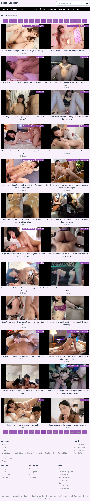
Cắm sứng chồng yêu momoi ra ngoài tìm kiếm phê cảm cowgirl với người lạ (23, 186)
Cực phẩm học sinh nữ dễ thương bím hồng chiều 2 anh (22, 356)
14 (21, 21)
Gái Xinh (71, 9)
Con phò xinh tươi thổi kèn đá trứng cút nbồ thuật (67, 425)
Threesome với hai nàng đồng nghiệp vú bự (22, 425)
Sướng (4, 456)
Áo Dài (4, 461)
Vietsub (23, 9)
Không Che (52, 9)
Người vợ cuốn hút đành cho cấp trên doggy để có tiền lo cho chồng (23, 289)
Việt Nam (14, 9)
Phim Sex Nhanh (65, 489)
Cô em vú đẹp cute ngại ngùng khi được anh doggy (22, 82)
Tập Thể (5, 477)
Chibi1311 (5, 450)
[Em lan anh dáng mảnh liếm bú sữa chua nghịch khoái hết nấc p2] (67, 308)
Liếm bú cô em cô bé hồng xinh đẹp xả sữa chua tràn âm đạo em (67, 83)
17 (32, 21)
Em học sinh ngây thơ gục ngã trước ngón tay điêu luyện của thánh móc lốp (67, 357)
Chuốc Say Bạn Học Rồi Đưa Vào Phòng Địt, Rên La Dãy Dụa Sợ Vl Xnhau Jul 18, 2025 (34, 453)
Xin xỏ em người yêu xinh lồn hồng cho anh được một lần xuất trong (67, 118)
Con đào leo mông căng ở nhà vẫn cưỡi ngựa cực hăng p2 (23, 323)
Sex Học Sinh (34, 472)
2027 (4, 444)
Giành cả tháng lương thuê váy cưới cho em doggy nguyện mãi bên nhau (22, 220)
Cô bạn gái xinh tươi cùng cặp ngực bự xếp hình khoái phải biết (23, 118)
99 (72, 21)
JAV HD (62, 9)
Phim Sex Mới (64, 486)
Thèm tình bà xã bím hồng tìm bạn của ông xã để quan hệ (23, 152)
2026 (4, 447)
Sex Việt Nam (78, 453)
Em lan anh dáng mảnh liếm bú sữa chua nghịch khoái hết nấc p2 (67, 323)
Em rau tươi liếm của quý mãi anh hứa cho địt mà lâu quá (23, 392)
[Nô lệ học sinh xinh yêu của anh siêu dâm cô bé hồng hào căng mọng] (67, 205)
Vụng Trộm (6, 469)
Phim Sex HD (64, 474)
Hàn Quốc (80, 9)
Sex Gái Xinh (33, 469)
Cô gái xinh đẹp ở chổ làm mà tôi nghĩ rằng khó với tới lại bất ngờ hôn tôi (23, 255)
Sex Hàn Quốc (78, 450)
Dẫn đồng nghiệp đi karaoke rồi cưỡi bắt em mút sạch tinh (67, 289)
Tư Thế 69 (6, 474)
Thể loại (5, 9)
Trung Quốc (33, 9)
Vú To (4, 472)
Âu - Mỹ (43, 9)
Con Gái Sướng (7, 459)
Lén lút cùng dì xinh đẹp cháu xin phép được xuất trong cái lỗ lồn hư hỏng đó (67, 186)
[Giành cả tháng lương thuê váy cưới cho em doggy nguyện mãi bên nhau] (23, 205)
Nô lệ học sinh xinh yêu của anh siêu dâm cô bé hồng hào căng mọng (67, 220)
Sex (60, 483)
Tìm (86, 3)
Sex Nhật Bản (78, 444)
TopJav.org (63, 469)
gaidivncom (9, 2)
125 (78, 21)
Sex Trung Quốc (79, 447)
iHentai (61, 491)
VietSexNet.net (64, 477)
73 (66, 21)
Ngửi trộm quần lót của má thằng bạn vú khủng (67, 151)
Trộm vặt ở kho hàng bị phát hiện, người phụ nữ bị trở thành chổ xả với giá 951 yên (67, 392)
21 (55, 21)
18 (38, 21)
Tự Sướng (32, 477)
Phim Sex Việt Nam (66, 472)
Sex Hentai (63, 480)
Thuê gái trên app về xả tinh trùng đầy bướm (67, 51)
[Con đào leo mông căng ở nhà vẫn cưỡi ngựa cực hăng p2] (23, 308)
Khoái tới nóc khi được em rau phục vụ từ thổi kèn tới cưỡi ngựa (67, 255)
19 (43, 21)
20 (49, 21)
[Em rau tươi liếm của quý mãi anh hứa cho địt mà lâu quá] (23, 376)
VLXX (31, 474)
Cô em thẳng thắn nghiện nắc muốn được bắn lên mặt (22, 51)
